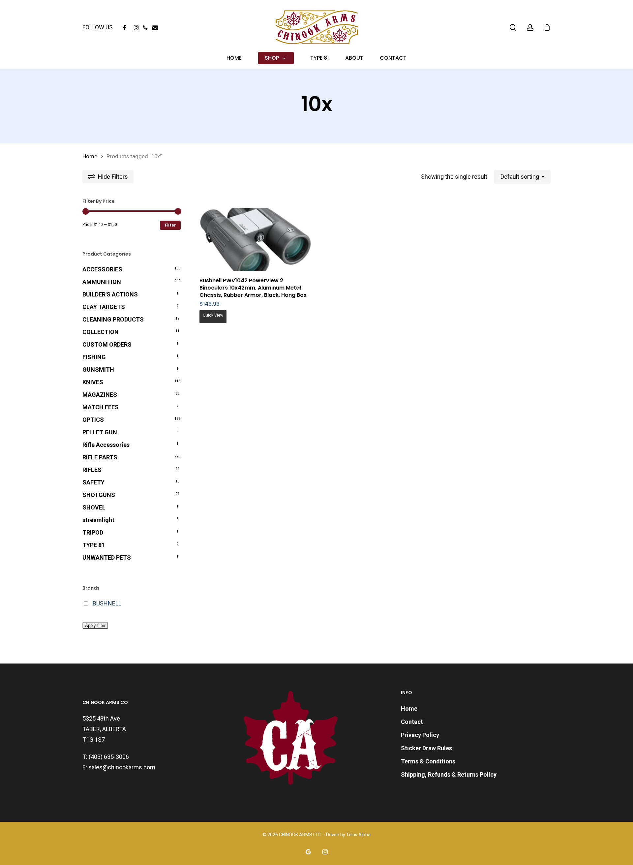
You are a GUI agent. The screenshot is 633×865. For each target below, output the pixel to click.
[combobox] (522, 177)
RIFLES (92, 469)
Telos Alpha (358, 834)
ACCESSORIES (102, 269)
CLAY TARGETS (103, 306)
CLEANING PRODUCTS (113, 319)
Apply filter (95, 625)
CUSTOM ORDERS (107, 344)
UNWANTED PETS (106, 557)
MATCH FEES (100, 407)
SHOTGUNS (98, 494)
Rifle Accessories (106, 444)
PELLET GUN (99, 432)
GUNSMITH (98, 369)
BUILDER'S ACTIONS (110, 294)
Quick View (213, 315)
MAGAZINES (99, 394)
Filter (170, 225)
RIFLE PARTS (99, 457)
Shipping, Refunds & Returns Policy (449, 774)
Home (89, 156)
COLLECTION (100, 331)
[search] (513, 27)
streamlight (98, 519)
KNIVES (92, 382)
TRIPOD (92, 532)
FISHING (94, 357)
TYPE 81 (93, 544)
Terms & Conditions (428, 761)
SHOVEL (94, 507)
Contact (412, 721)
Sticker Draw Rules (426, 748)
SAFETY (93, 482)
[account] (530, 27)
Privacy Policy (420, 734)
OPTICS (93, 419)
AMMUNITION (101, 281)
